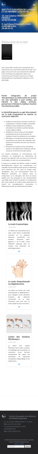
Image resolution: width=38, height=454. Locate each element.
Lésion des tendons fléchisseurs (19, 337)
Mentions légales (19, 444)
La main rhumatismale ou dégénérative (19, 282)
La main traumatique (18, 224)
